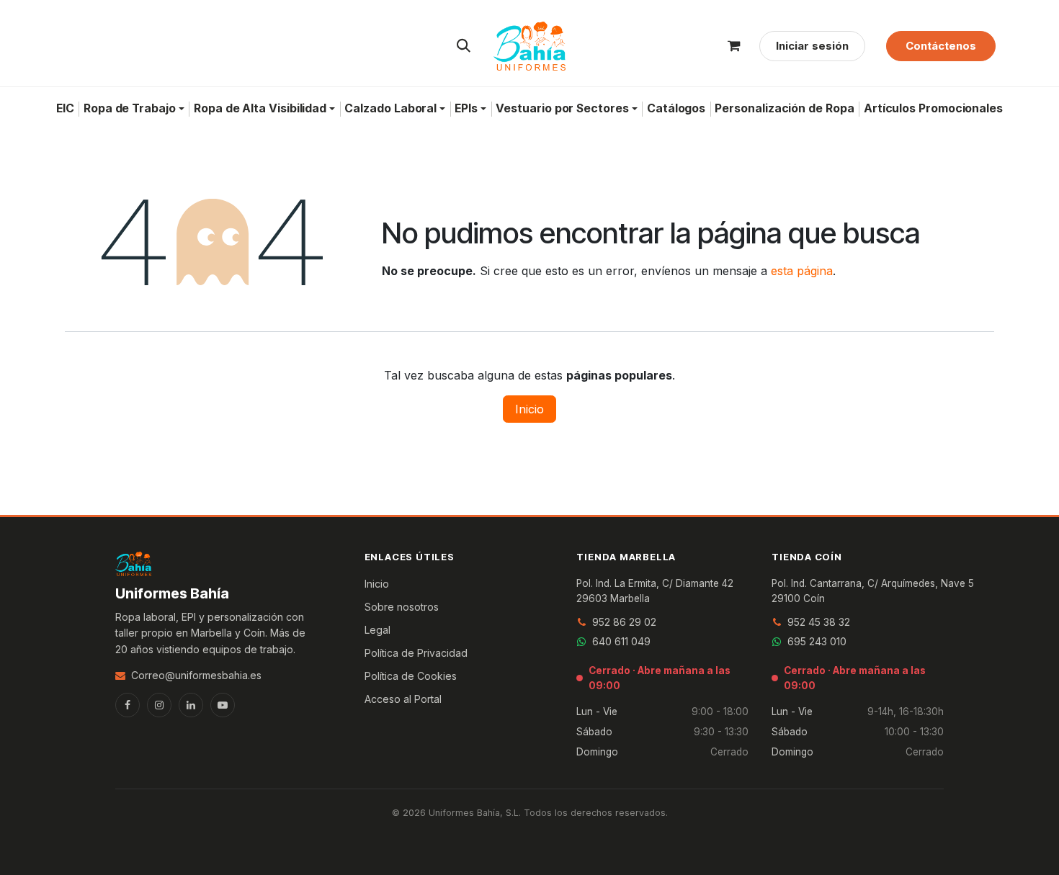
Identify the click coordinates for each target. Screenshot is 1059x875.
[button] (464, 46)
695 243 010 (816, 641)
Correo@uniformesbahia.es (196, 675)
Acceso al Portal (403, 699)
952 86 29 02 (624, 622)
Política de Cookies (411, 676)
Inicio (529, 409)
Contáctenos (941, 46)
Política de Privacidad (416, 653)
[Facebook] (127, 705)
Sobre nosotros (402, 607)
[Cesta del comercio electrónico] (734, 46)
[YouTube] (222, 705)
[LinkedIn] (191, 705)
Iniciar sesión (812, 46)
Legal (377, 630)
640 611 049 (621, 641)
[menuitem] (65, 108)
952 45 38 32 (818, 622)
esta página (802, 271)
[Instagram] (159, 705)
